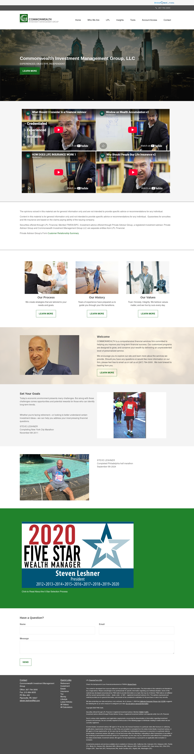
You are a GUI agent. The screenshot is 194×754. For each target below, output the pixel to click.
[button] (93, 20)
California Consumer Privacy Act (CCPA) (153, 701)
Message (24, 638)
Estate (63, 688)
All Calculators (66, 707)
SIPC (146, 712)
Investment (65, 686)
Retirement (65, 683)
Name (23, 624)
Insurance (64, 691)
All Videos (64, 704)
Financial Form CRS (95, 680)
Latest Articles (66, 701)
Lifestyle (63, 699)
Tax (61, 694)
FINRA (141, 712)
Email (102, 624)
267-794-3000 (164, 7)
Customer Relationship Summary (63, 233)
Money (63, 696)
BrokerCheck (132, 684)
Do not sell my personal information (137, 703)
